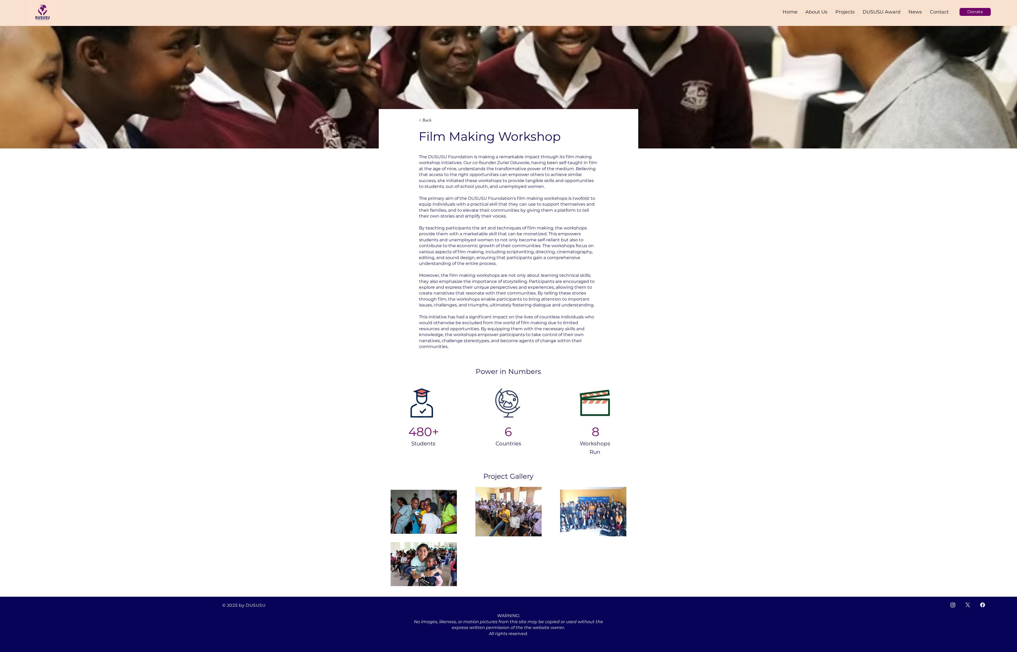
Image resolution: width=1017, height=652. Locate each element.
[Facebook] (982, 605)
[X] (968, 605)
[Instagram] (953, 605)
